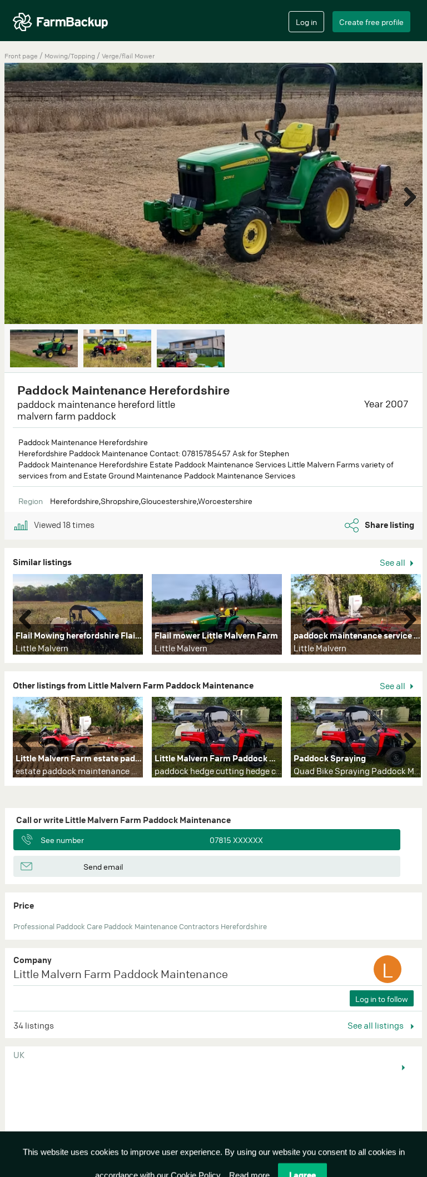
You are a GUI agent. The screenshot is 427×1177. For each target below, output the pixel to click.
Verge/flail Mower (128, 56)
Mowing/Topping (70, 56)
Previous (29, 617)
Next (406, 194)
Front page (21, 56)
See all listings (376, 1025)
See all (393, 562)
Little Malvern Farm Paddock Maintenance (120, 974)
